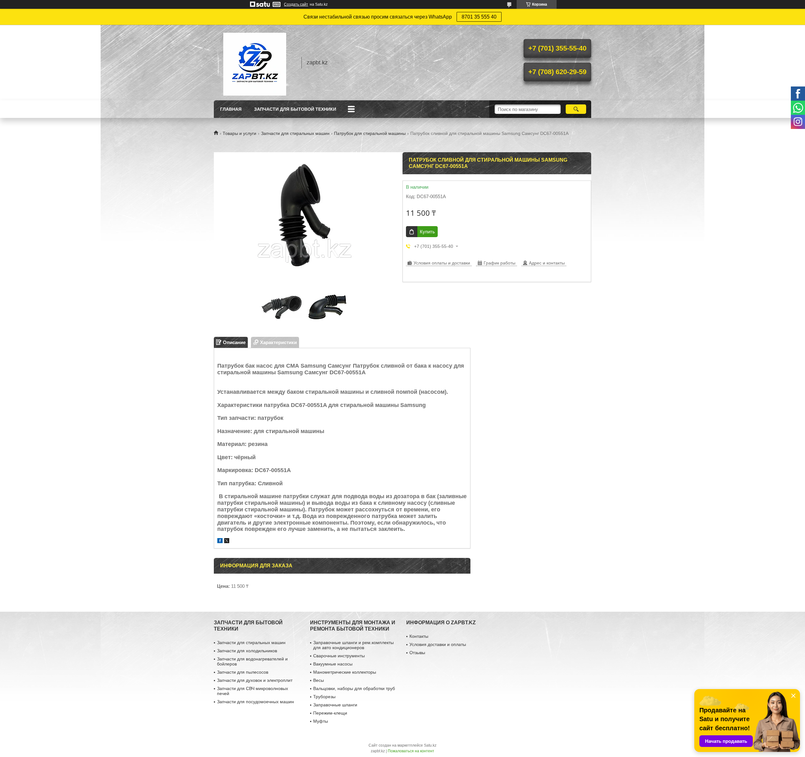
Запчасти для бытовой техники (295, 109)
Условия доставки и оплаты (437, 644)
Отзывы (417, 652)
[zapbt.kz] (255, 63)
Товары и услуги (239, 133)
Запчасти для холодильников (247, 650)
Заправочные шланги (335, 704)
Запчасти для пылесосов (242, 672)
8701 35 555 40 (479, 16)
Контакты (418, 636)
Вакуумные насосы (333, 663)
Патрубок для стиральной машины (370, 133)
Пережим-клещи (330, 712)
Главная (231, 109)
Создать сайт (296, 4)
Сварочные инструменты (339, 655)
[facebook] (220, 541)
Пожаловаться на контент (411, 751)
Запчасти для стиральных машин (295, 133)
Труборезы (324, 696)
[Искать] (576, 109)
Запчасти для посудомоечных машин (255, 701)
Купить (427, 231)
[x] (226, 541)
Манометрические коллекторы (344, 672)
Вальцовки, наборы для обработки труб (354, 688)
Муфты (320, 721)
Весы (318, 680)
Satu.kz (430, 745)
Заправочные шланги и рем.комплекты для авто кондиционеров (353, 645)
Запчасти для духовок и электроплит (254, 680)
